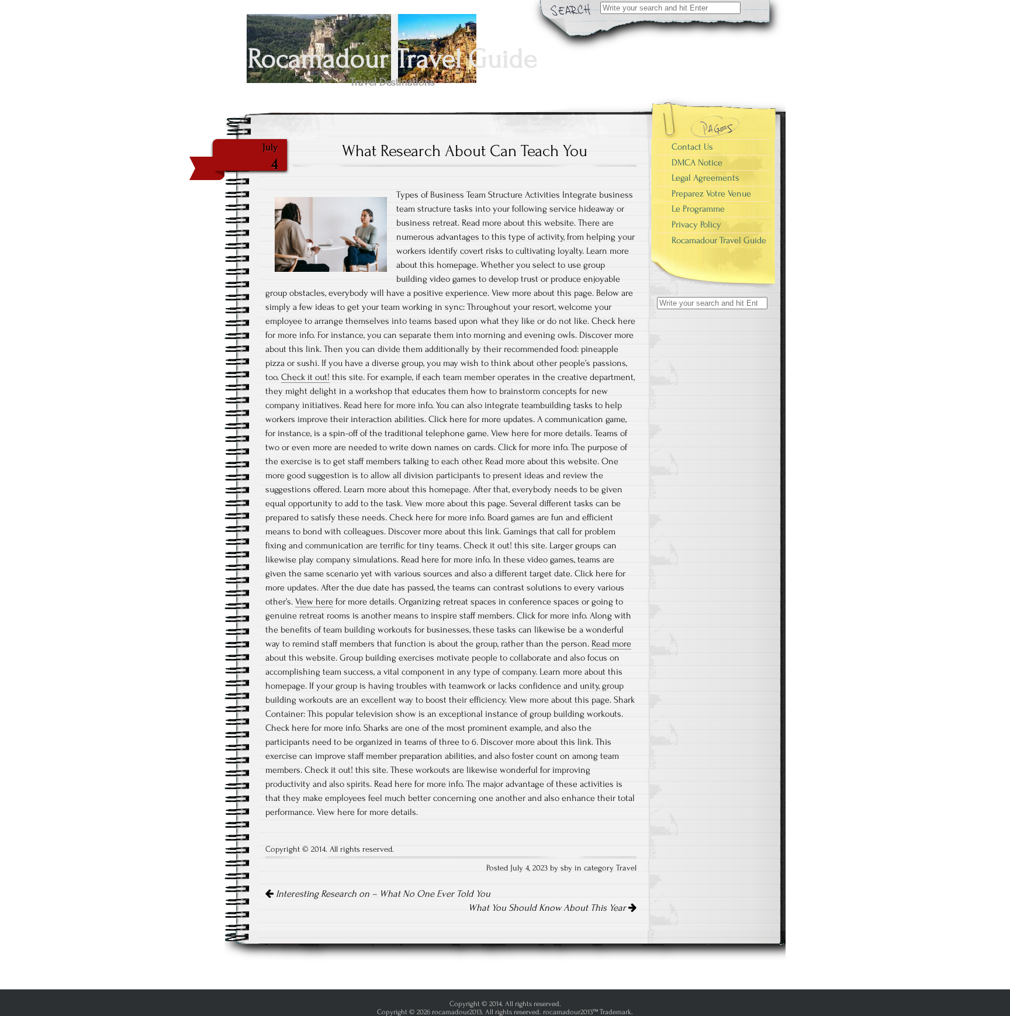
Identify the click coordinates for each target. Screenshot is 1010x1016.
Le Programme (698, 208)
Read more (611, 643)
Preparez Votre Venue (711, 193)
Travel (626, 868)
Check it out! (305, 377)
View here (314, 601)
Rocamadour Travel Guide (719, 240)
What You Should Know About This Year (548, 908)
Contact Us (692, 146)
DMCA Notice (697, 162)
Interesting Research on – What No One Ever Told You (382, 894)
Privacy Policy (696, 224)
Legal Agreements (705, 177)
